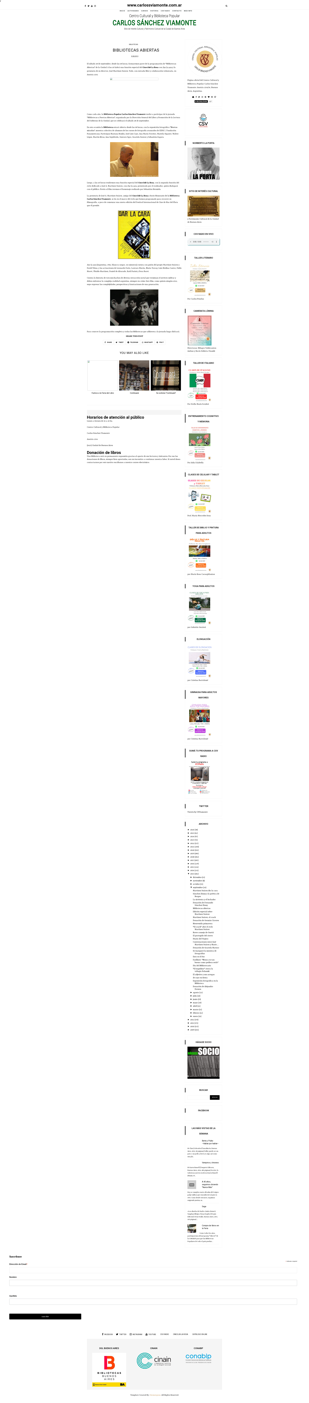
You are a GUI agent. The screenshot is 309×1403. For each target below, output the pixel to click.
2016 (192, 864)
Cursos (144, 11)
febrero (196, 1013)
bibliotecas (133, 44)
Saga (204, 1206)
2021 (192, 847)
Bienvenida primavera (202, 924)
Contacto (177, 11)
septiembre (198, 888)
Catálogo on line (199, 1334)
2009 (192, 1030)
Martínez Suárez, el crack (204, 917)
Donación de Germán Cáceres (206, 920)
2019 (192, 854)
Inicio (122, 11)
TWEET (121, 342)
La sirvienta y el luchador (204, 900)
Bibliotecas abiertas (201, 908)
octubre (196, 884)
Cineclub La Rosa (180, 1334)
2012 (192, 1020)
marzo (196, 1010)
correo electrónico (141, 462)
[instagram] (95, 6)
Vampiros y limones (210, 1162)
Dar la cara (91, 265)
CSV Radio (165, 11)
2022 (192, 843)
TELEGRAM (134, 342)
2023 (192, 840)
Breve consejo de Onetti (203, 933)
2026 (192, 830)
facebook (108, 1334)
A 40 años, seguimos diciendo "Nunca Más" (210, 1184)
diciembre (197, 877)
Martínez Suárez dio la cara (205, 891)
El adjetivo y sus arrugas (203, 975)
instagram (137, 1334)
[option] (103, 378)
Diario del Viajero (200, 939)
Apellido (13, 1296)
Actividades (133, 11)
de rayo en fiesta (200, 978)
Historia (154, 11)
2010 (192, 1027)
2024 (192, 837)
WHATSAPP (148, 342)
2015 (192, 867)
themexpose (155, 1395)
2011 (192, 1023)
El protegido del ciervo (203, 936)
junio (195, 999)
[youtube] (91, 6)
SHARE (109, 342)
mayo (195, 1003)
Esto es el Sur (199, 957)
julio (195, 996)
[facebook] (85, 6)
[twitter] (88, 6)
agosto (196, 993)
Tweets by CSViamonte (197, 812)
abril (195, 1006)
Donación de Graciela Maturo (206, 948)
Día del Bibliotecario (202, 966)
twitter (122, 1334)
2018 (192, 857)
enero (195, 1016)
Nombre (13, 1277)
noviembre (197, 881)
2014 (192, 870)
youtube (152, 1334)
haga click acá (172, 332)
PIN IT (161, 342)
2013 (192, 874)
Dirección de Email (18, 1264)
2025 (192, 833)
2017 (192, 860)
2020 (192, 850)
